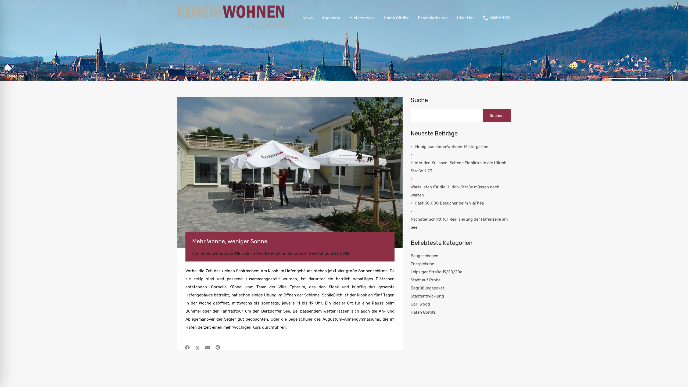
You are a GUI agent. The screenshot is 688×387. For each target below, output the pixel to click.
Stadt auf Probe (425, 280)
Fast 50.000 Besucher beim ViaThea (449, 203)
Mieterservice (362, 18)
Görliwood (420, 304)
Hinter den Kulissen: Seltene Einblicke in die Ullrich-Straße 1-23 (459, 166)
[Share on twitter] (197, 347)
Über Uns (466, 18)
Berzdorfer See (302, 253)
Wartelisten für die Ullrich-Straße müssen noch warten (455, 191)
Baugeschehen (424, 255)
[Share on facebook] (187, 347)
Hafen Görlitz (396, 18)
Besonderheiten (433, 18)
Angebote (331, 18)
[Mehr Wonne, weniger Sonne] (290, 172)
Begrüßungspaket (427, 288)
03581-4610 (500, 18)
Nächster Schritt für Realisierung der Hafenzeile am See (459, 223)
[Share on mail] (207, 347)
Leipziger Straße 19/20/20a (436, 272)
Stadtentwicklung (427, 296)
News (308, 18)
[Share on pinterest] (218, 347)
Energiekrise (422, 263)
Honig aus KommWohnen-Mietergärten (451, 146)
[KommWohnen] (235, 28)
